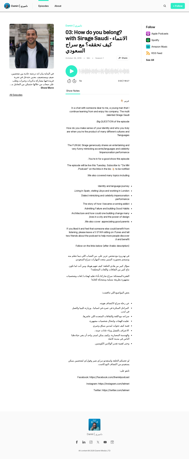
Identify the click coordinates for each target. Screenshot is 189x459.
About (57, 5)
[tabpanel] (97, 247)
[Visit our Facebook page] (76, 442)
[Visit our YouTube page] (105, 442)
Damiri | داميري (19, 5)
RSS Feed (156, 53)
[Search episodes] (165, 6)
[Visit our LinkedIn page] (83, 442)
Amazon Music (159, 46)
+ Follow (178, 5)
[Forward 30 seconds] (74, 81)
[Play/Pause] (71, 71)
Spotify (155, 40)
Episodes (43, 5)
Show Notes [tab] (73, 90)
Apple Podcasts (159, 33)
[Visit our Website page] (112, 442)
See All (150, 59)
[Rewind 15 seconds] (69, 81)
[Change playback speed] (81, 81)
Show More (47, 87)
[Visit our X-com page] (98, 442)
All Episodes (15, 94)
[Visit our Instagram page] (90, 442)
